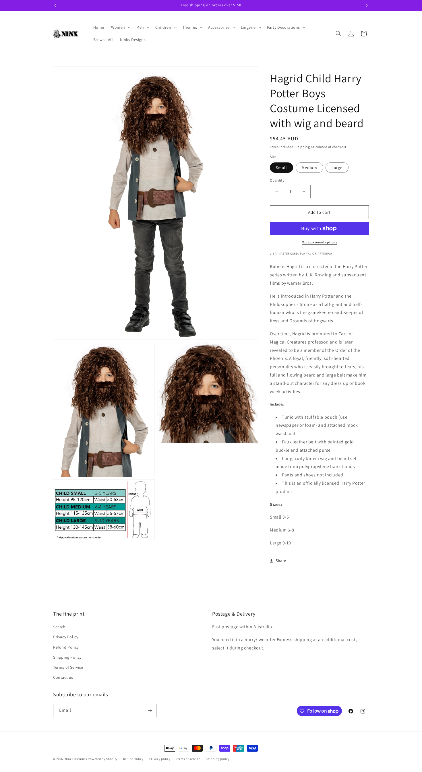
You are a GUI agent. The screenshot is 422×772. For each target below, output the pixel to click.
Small (281, 167)
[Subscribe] (150, 710)
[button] (120, 27)
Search (59, 626)
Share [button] (281, 560)
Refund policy (133, 759)
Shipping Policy (67, 657)
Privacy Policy (65, 636)
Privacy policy (160, 759)
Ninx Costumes (76, 759)
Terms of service (188, 759)
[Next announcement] (367, 5)
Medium (309, 167)
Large (337, 167)
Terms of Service (68, 667)
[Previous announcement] (55, 5)
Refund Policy (66, 647)
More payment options (319, 242)
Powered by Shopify (102, 759)
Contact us (63, 677)
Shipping (302, 147)
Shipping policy (218, 759)
